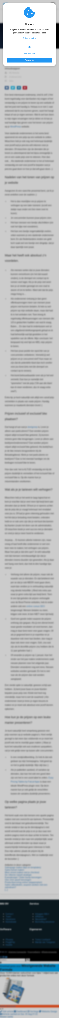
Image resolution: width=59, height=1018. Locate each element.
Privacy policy (29, 38)
